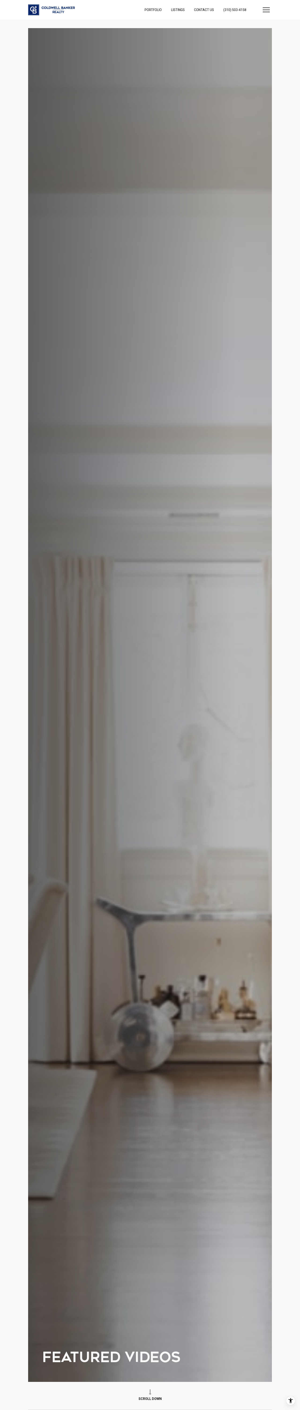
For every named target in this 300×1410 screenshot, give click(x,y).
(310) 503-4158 (234, 14)
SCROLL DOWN (150, 1399)
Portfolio (153, 14)
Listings (178, 14)
